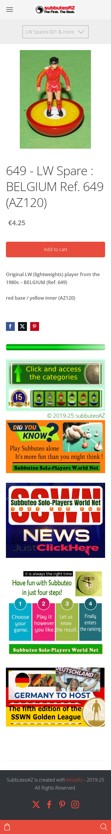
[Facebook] (49, 804)
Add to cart (55, 249)
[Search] (104, 827)
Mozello (74, 780)
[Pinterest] (62, 804)
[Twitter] (36, 804)
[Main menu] (9, 9)
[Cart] (7, 827)
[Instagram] (75, 804)
